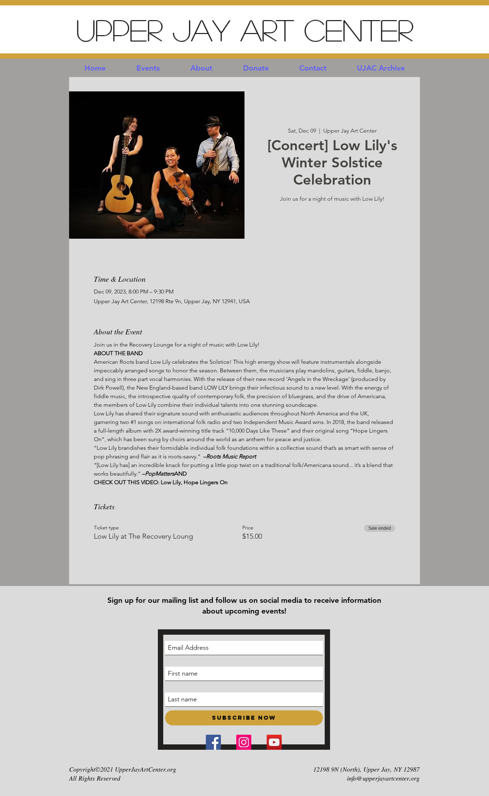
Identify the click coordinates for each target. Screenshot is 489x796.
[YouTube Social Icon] (274, 742)
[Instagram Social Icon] (243, 742)
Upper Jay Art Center (244, 29)
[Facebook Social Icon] (213, 742)
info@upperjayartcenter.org (383, 778)
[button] (148, 68)
